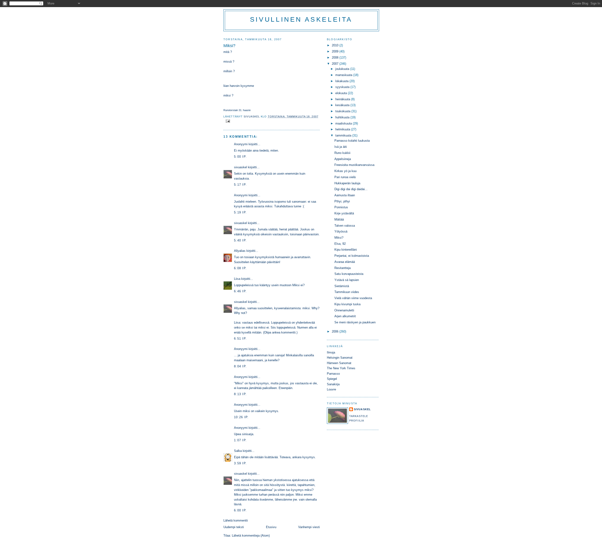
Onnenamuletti (344, 310)
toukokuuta (343, 111)
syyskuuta (342, 87)
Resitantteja (342, 268)
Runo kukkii (342, 153)
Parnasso (333, 373)
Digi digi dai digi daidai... (351, 189)
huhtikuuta (342, 117)
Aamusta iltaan (344, 195)
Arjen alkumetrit (345, 316)
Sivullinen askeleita (301, 19)
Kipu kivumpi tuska (347, 304)
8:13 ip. (240, 394)
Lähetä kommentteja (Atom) (251, 535)
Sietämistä (341, 286)
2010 (335, 45)
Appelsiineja (342, 159)
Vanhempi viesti (309, 527)
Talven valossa (344, 225)
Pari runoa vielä (345, 177)
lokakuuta (342, 81)
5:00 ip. (240, 156)
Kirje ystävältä (344, 213)
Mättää (339, 219)
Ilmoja (331, 352)
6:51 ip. (240, 338)
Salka (238, 451)
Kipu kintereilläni (345, 249)
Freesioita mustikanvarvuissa (354, 165)
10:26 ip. (241, 417)
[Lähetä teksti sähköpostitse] (227, 120)
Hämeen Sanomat (339, 363)
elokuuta (341, 93)
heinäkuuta (343, 99)
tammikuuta (343, 135)
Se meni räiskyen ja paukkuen (355, 322)
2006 (335, 331)
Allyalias (240, 251)
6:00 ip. (240, 510)
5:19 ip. (240, 212)
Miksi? (338, 237)
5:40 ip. (240, 240)
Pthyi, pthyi (342, 201)
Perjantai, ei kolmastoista (351, 255)
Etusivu (271, 527)
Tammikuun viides (346, 292)
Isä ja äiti (340, 147)
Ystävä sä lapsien (346, 280)
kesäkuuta (342, 105)
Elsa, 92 (340, 243)
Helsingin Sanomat (339, 357)
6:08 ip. (240, 268)
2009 (335, 51)
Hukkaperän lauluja (347, 183)
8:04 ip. (240, 366)
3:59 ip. (240, 463)
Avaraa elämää (344, 262)
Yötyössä (340, 231)
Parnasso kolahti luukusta (352, 140)
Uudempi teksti (233, 527)
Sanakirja (333, 384)
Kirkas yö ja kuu (345, 171)
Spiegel (332, 379)
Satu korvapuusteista (348, 274)
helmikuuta (343, 129)
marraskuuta (344, 75)
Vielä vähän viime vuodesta (353, 298)
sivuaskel (240, 167)
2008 (335, 57)
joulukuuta (342, 69)
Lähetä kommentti (235, 520)
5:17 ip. (240, 184)
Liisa (237, 279)
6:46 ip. (240, 291)
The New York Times (341, 368)
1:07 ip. (240, 440)
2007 (335, 63)
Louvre (331, 389)
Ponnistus (341, 207)
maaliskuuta (344, 123)
